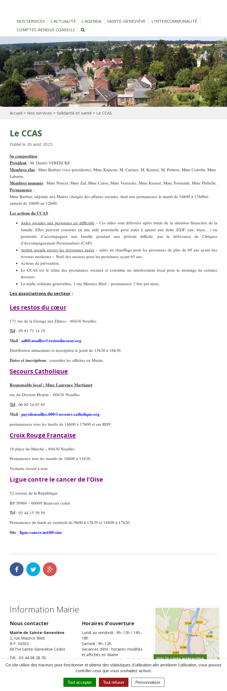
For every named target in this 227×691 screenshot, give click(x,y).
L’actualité (63, 21)
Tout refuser (113, 682)
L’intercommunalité (174, 21)
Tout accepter (80, 682)
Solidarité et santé (74, 113)
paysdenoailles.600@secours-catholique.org (60, 414)
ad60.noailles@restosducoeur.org (51, 340)
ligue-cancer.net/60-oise (41, 532)
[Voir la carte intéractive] (187, 636)
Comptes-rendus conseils (46, 29)
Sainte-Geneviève (126, 21)
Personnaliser (147, 682)
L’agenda (91, 21)
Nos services (31, 21)
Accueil (16, 113)
